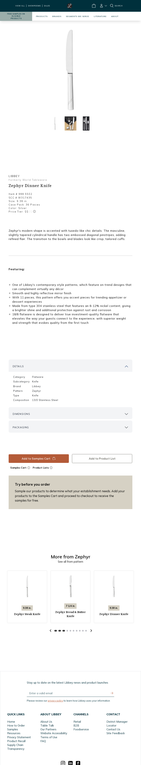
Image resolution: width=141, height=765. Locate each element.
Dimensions (21, 413)
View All (20, 6)
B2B (76, 725)
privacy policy (55, 700)
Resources (13, 733)
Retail (77, 721)
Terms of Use (48, 737)
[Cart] (93, 5)
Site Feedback (115, 733)
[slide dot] (55, 123)
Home (11, 721)
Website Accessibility (53, 733)
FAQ (43, 741)
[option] (70, 70)
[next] (90, 630)
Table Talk (47, 725)
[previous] (50, 630)
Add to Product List (102, 458)
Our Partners (48, 729)
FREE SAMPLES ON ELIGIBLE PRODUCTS (16, 16)
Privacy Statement (19, 737)
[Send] (112, 693)
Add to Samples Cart (36, 458)
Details (18, 366)
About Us (46, 721)
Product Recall (16, 741)
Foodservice (81, 729)
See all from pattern (70, 561)
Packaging (21, 427)
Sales (47, 6)
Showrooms (34, 6)
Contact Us (113, 729)
